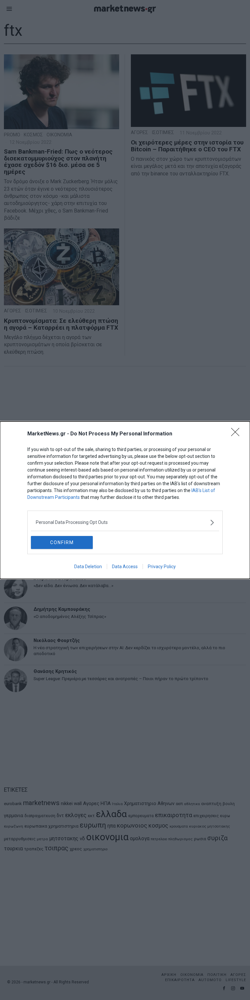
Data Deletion (88, 566)
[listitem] (125, 522)
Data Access (125, 566)
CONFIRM (62, 542)
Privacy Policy (162, 566)
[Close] (237, 434)
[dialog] (125, 500)
